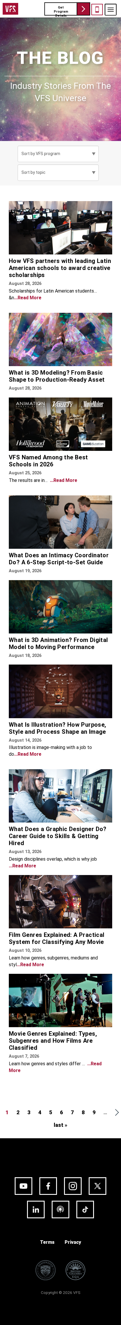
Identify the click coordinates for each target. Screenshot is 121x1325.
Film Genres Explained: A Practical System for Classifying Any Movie (57, 938)
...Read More (27, 297)
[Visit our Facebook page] (48, 1186)
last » (60, 1125)
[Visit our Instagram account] (73, 1186)
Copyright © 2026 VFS (60, 1292)
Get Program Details (61, 11)
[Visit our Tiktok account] (85, 1209)
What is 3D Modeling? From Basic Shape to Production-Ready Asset (57, 376)
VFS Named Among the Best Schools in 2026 (48, 461)
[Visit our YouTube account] (23, 1186)
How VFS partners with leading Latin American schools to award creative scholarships (60, 267)
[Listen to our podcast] (60, 1209)
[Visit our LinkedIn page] (36, 1209)
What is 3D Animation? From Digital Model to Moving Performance (58, 643)
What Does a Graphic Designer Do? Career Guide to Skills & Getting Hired (58, 836)
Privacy (73, 1242)
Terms (47, 1242)
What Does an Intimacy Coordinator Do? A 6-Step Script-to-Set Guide (59, 559)
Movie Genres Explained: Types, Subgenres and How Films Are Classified (53, 1040)
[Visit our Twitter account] (97, 1186)
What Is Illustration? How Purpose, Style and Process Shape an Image (57, 728)
